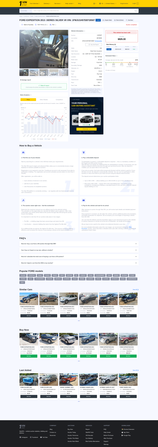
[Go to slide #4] (53, 72)
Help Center (107, 432)
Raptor (40, 275)
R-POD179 (115, 279)
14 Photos (63, 66)
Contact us (53, 432)
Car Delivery (89, 438)
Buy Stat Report (95, 44)
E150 (22, 282)
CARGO (47, 275)
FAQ (105, 429)
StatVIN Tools (89, 432)
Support (106, 441)
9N (76, 275)
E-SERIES (66, 279)
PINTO (98, 279)
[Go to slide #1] (24, 72)
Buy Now (70, 429)
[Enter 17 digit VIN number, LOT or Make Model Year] (136, 11)
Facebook (35, 437)
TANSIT (55, 275)
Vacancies (53, 435)
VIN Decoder (89, 435)
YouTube (45, 437)
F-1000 (132, 275)
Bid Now (29, 315)
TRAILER (49, 279)
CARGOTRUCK (132, 279)
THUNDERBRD (40, 279)
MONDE (116, 275)
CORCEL (83, 275)
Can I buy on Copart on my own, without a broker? (37, 250)
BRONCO (58, 279)
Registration (124, 3)
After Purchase (108, 438)
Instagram (25, 437)
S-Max (90, 275)
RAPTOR (69, 275)
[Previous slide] (22, 47)
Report (88, 429)
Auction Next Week (73, 441)
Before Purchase (108, 435)
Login (134, 3)
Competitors (59, 99)
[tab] (78, 320)
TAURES (23, 279)
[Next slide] (65, 47)
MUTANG (124, 275)
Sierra (30, 279)
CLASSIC (106, 279)
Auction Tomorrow (73, 435)
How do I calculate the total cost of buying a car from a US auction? (42, 256)
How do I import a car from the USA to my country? (37, 263)
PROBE (82, 279)
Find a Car (85, 129)
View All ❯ (136, 289)
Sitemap (106, 444)
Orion (109, 275)
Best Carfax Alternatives (93, 441)
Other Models (44, 99)
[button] (25, 11)
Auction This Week (73, 438)
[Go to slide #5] (63, 72)
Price (28, 99)
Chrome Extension (129, 429)
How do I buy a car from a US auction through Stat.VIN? (38, 243)
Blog (79, 3)
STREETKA (32, 275)
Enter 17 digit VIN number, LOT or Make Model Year (46, 10)
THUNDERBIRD (100, 275)
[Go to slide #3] (43, 72)
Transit (74, 279)
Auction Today (72, 432)
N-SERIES (90, 279)
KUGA (122, 279)
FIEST (62, 275)
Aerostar (23, 275)
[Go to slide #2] (34, 72)
